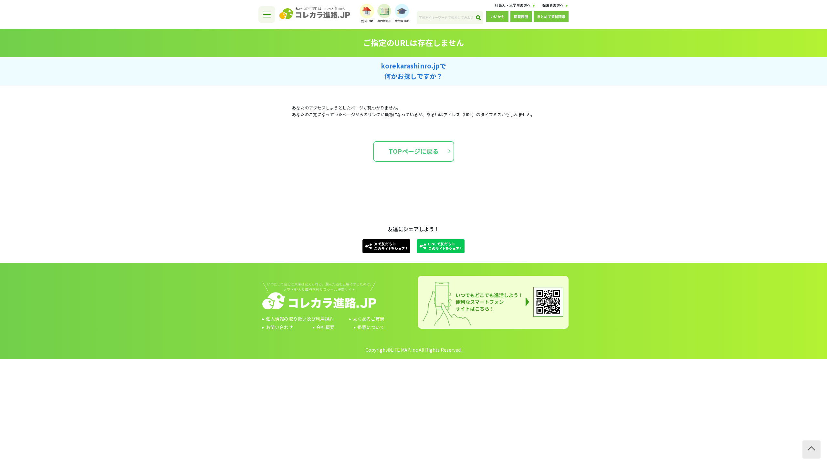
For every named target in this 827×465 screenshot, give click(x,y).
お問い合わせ (279, 327)
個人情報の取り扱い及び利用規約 (300, 319)
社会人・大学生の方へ (512, 5)
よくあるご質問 (368, 319)
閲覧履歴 (521, 17)
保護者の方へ (552, 5)
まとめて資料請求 (551, 17)
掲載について (370, 327)
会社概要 (325, 327)
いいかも (497, 17)
